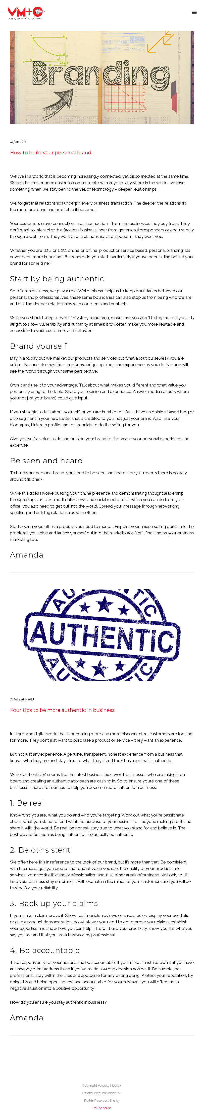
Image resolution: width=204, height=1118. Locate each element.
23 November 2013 (22, 699)
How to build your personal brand (50, 153)
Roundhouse (102, 1108)
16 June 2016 (18, 141)
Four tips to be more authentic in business (62, 710)
